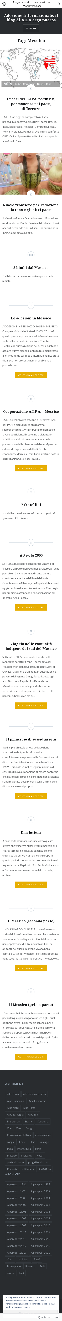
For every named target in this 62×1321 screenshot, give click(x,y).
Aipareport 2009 (16, 1225)
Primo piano (14, 1266)
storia (10, 1273)
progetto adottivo (38, 1162)
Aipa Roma (29, 1107)
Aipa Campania (15, 1100)
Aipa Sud (33, 1114)
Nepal (40, 1155)
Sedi (42, 1266)
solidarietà (28, 1169)
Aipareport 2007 (16, 1218)
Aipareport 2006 (40, 1211)
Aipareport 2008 (40, 1218)
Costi (10, 1259)
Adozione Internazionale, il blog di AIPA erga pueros (31, 17)
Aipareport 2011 (16, 1232)
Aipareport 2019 (16, 1252)
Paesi (37, 1259)
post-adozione (15, 1162)
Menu (32, 28)
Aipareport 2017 (16, 1245)
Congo (29, 1128)
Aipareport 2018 (40, 1245)
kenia (38, 1148)
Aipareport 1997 (40, 1184)
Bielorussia (13, 1121)
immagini (45, 1141)
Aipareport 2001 (40, 1198)
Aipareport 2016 (40, 1238)
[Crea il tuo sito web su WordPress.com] (31, 4)
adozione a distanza (34, 1094)
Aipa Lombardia (37, 1100)
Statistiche (44, 1169)
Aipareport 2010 (40, 1225)
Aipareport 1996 (16, 1184)
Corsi (22, 1141)
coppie (11, 1141)
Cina (18, 1128)
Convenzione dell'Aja (19, 1135)
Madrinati (23, 1259)
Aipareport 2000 (16, 1198)
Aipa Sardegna (15, 1114)
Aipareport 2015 (16, 1238)
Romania (12, 1169)
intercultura (24, 1148)
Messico (12, 1155)
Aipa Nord (13, 1107)
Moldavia (26, 1155)
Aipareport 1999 (40, 1191)
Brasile (28, 1121)
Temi (21, 1273)
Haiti (32, 1141)
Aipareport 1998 (16, 1191)
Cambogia (43, 1121)
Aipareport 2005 (16, 1211)
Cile (9, 1128)
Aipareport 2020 (40, 1252)
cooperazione (43, 1135)
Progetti (30, 1266)
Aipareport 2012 (40, 1232)
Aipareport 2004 (40, 1204)
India (10, 1148)
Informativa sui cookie (19, 1307)
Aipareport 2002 (16, 1204)
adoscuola (13, 1094)
